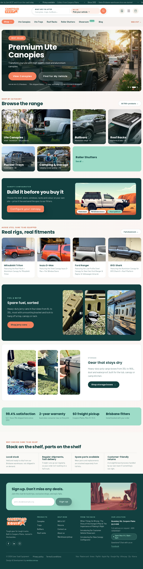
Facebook (115, 546)
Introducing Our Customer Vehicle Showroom (90, 531)
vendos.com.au (32, 560)
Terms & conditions (53, 556)
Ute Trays (38, 22)
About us (61, 533)
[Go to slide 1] (128, 87)
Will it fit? (61, 521)
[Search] (103, 11)
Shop (6, 21)
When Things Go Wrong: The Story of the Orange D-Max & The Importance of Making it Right (93, 523)
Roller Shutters (68, 22)
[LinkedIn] (14, 543)
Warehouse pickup (65, 537)
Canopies (41, 521)
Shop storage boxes (103, 384)
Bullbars (40, 529)
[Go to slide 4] (136, 87)
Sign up (63, 501)
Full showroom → (131, 232)
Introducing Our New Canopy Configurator (91, 538)
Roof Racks (52, 22)
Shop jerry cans (20, 324)
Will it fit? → (136, 22)
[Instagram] (19, 543)
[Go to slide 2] (130, 87)
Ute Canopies (24, 22)
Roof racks (41, 533)
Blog (101, 22)
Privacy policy (38, 556)
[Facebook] (8, 543)
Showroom (86, 21)
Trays (39, 525)
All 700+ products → (129, 103)
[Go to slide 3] (132, 87)
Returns (61, 525)
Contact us (62, 529)
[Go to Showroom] (122, 11)
